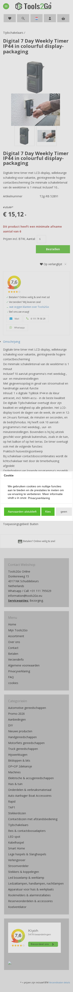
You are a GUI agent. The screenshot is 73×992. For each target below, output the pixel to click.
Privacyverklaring (39, 498)
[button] (22, 512)
